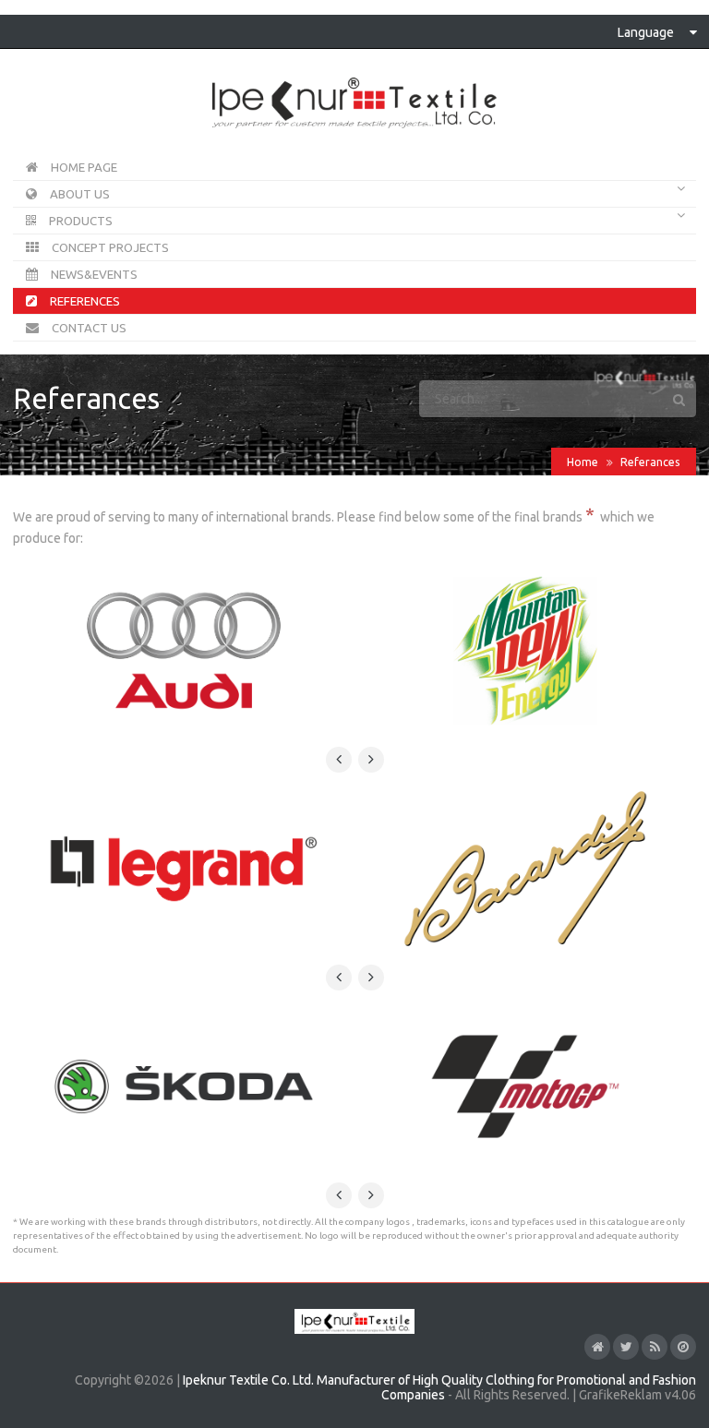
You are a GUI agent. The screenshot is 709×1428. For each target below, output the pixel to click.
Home (582, 462)
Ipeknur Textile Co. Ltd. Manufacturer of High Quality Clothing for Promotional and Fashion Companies (439, 1387)
